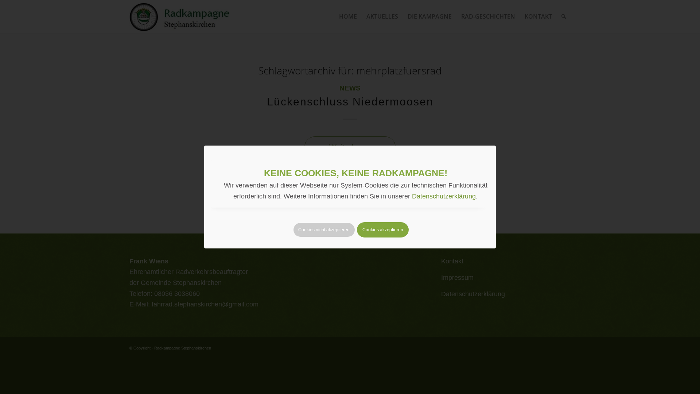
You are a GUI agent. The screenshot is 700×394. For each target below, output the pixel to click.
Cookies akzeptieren (382, 229)
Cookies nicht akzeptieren (324, 229)
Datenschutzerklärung (444, 196)
